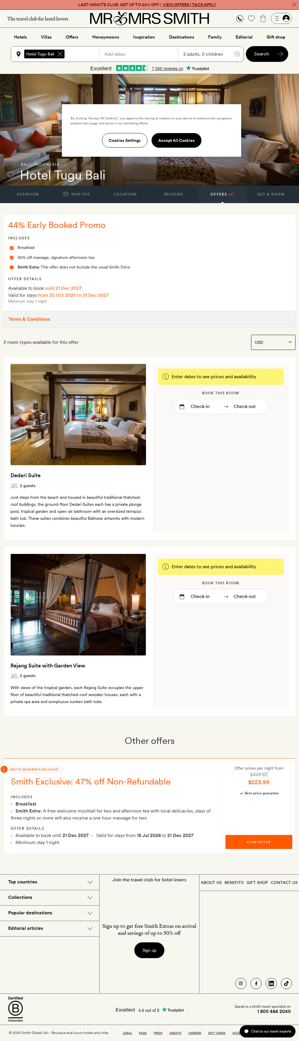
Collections (20, 897)
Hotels (20, 37)
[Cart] (263, 18)
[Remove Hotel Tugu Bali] (59, 53)
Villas (46, 37)
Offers (72, 37)
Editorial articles (25, 928)
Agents (175, 1033)
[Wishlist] (251, 18)
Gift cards (216, 1033)
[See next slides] (134, 414)
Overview (28, 194)
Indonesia (47, 165)
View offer (259, 842)
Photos (80, 194)
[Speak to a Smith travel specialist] (239, 18)
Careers (194, 1033)
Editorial (244, 37)
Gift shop (276, 37)
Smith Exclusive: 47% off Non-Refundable (91, 781)
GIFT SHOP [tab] (257, 882)
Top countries (22, 882)
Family (215, 37)
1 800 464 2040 (274, 1011)
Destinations (181, 37)
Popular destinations (30, 913)
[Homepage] (149, 18)
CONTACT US (284, 882)
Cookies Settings (125, 140)
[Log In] (281, 18)
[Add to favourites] (11, 175)
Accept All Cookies (176, 140)
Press (158, 1033)
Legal (127, 1033)
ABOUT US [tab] (211, 882)
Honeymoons (105, 37)
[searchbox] (85, 54)
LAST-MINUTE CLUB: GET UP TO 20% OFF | (147, 4)
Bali (26, 165)
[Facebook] (256, 983)
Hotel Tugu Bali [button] (40, 54)
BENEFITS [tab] (234, 882)
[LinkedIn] (271, 983)
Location (125, 194)
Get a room (271, 194)
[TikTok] (286, 983)
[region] (151, 130)
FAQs (143, 1033)
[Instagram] (240, 983)
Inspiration (144, 37)
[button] (239, 18)
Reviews (173, 194)
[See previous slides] (22, 414)
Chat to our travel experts (271, 1031)
